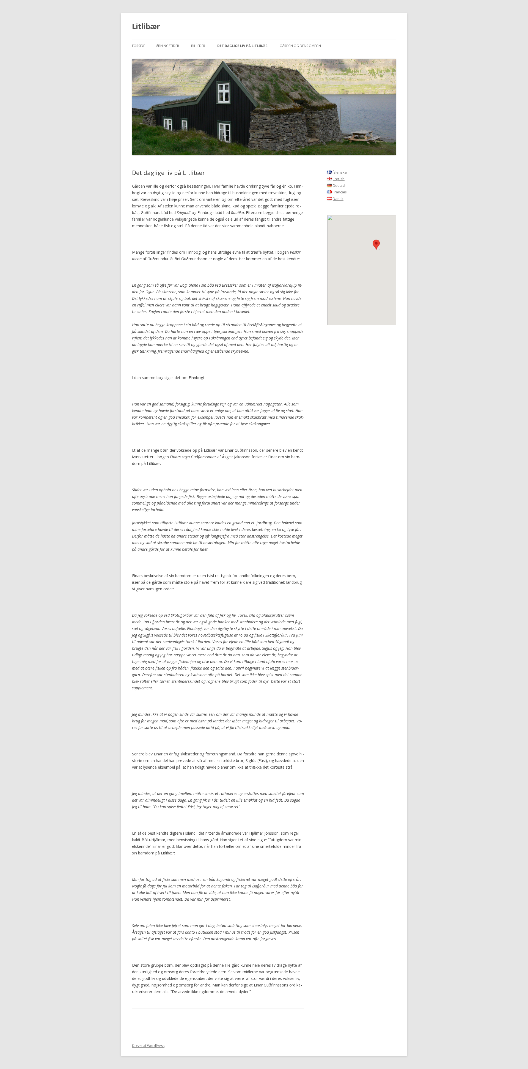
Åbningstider (167, 45)
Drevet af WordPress (148, 1045)
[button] (376, 245)
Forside (138, 45)
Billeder (198, 45)
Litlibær (146, 26)
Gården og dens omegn (300, 45)
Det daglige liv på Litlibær (242, 45)
